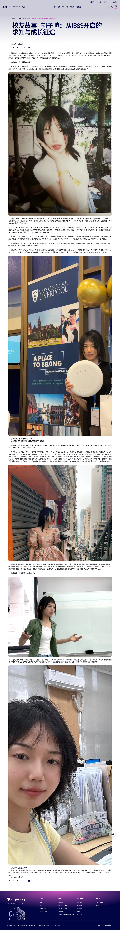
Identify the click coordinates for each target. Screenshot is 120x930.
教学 (55, 7)
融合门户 (115, 2)
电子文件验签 (43, 911)
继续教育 (61, 911)
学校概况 (79, 902)
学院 (67, 7)
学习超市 (99, 2)
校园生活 (72, 7)
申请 (116, 7)
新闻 (20, 18)
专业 (41, 902)
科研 (63, 7)
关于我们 (78, 7)
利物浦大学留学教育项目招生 (66, 915)
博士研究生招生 (63, 908)
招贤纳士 (79, 908)
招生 (59, 7)
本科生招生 (62, 902)
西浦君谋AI (92, 2)
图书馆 (105, 2)
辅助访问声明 (108, 925)
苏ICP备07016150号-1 (41, 925)
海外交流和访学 (44, 908)
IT (110, 2)
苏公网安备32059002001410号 (53, 925)
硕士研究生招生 (63, 905)
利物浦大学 (99, 905)
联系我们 (79, 915)
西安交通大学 (99, 902)
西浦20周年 (80, 905)
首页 (13, 18)
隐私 (99, 925)
